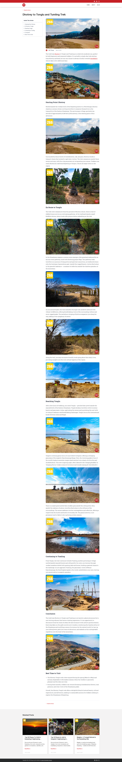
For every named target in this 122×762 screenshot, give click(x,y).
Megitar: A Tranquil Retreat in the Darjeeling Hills (86, 738)
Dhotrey (57, 54)
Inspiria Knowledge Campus (46, 760)
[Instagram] (99, 1)
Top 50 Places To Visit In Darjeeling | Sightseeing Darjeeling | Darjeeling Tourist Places (34, 739)
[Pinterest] (97, 1)
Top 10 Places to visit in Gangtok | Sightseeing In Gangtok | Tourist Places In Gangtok (59, 739)
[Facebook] (94, 1)
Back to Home (27, 10)
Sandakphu (94, 58)
